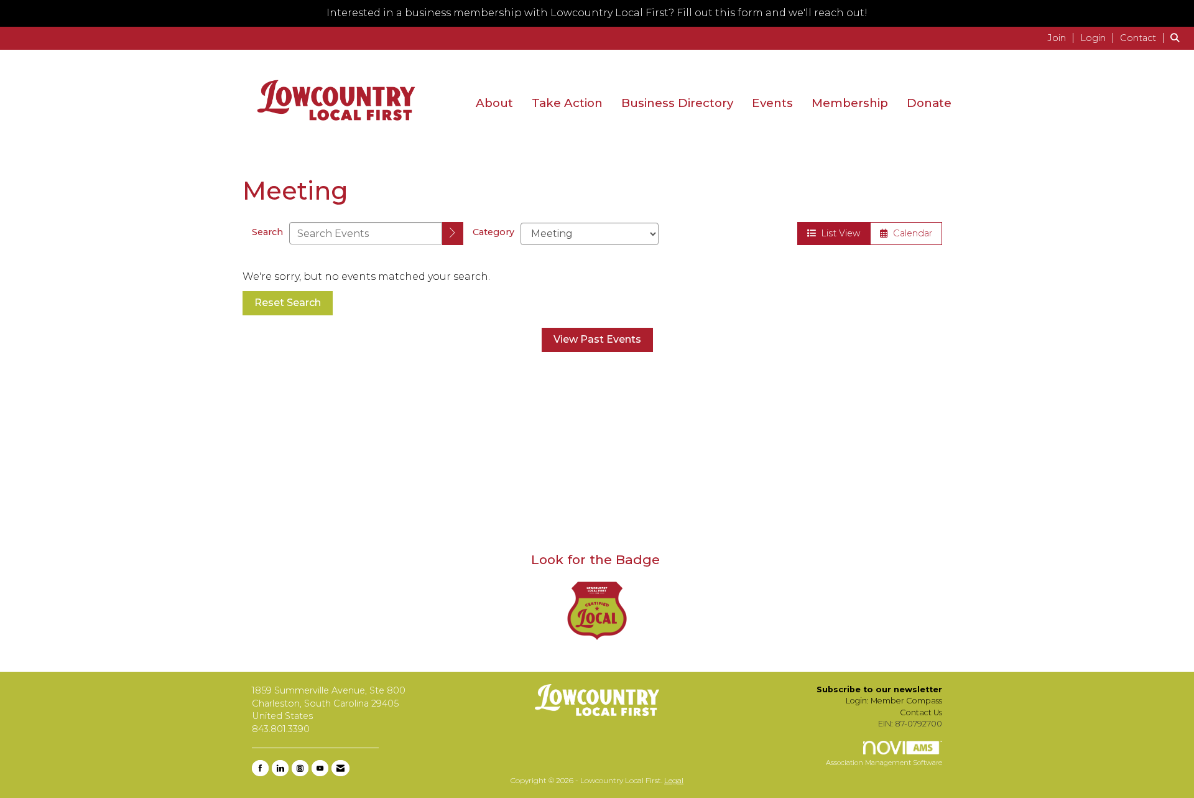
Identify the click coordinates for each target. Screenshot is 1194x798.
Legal (673, 780)
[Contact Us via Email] (340, 768)
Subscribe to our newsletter (879, 689)
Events (772, 103)
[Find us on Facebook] (260, 768)
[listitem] (1062, 38)
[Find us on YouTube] (320, 768)
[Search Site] (1177, 38)
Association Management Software (884, 762)
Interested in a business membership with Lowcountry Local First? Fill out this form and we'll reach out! (597, 13)
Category (493, 232)
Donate (929, 103)
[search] (452, 233)
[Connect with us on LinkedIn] (280, 768)
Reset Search (287, 303)
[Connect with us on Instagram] (300, 768)
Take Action (567, 103)
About (494, 103)
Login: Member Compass (894, 700)
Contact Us (921, 712)
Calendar (910, 233)
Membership (850, 103)
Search (267, 232)
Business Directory (677, 103)
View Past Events (597, 339)
